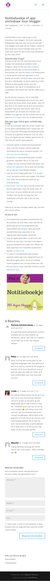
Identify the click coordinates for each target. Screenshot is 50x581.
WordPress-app (13, 269)
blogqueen (13, 25)
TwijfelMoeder (11, 563)
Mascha (15, 442)
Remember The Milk (15, 186)
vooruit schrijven (15, 117)
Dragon (24, 229)
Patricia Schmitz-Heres (22, 325)
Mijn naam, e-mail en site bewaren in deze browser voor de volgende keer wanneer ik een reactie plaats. (24, 527)
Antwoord (39, 348)
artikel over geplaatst (15, 167)
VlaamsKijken (10, 559)
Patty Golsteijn (33, 67)
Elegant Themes (31, 575)
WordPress (32, 577)
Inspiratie (36, 25)
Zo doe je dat (19, 251)
